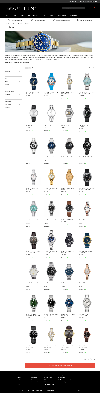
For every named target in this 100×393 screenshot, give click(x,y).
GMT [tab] (6, 74)
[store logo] (21, 8)
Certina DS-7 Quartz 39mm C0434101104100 (49, 157)
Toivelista (46, 382)
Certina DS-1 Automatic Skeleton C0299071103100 (68, 124)
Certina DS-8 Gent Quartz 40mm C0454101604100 (33, 93)
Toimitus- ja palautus (21, 379)
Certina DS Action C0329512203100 (83, 283)
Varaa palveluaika (62, 385)
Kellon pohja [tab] (8, 101)
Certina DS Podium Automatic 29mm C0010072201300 (86, 220)
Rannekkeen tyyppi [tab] (9, 88)
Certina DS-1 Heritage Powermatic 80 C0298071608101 (33, 252)
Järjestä (84, 67)
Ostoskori (46, 379)
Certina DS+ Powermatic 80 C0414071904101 (85, 252)
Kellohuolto (34, 377)
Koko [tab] (6, 81)
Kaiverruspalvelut (35, 382)
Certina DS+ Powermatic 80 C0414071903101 (32, 283)
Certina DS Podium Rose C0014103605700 (84, 346)
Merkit (12, 23)
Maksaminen (19, 382)
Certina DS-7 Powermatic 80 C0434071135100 (32, 220)
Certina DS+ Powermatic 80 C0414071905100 (67, 252)
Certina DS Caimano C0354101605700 (30, 346)
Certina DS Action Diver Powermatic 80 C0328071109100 (33, 315)
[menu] (50, 15)
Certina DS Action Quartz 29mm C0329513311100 (51, 189)
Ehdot (18, 384)
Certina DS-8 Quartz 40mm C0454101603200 (32, 124)
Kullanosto (34, 379)
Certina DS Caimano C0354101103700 (83, 315)
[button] (95, 1)
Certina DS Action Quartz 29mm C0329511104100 (51, 252)
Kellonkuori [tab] (8, 97)
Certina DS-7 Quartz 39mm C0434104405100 (67, 157)
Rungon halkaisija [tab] (9, 91)
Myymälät (18, 377)
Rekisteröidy (81, 1)
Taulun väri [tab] (7, 94)
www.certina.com (24, 62)
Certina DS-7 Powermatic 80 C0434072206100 (50, 220)
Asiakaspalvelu (72, 1)
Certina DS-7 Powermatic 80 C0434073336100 (67, 189)
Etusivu (7, 23)
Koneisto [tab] (7, 84)
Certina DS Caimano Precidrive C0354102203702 (50, 346)
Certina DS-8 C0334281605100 (68, 219)
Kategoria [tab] (7, 71)
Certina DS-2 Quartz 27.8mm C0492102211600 (67, 93)
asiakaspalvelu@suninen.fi (64, 382)
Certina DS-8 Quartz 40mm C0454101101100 (50, 124)
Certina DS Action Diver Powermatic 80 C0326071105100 (51, 283)
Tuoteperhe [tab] (8, 104)
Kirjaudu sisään (88, 1)
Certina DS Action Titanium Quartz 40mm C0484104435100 (87, 93)
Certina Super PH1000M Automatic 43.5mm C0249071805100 (87, 189)
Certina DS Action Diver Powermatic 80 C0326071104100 (68, 283)
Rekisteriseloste (50, 390)
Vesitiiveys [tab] (7, 107)
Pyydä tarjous (61, 377)
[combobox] (73, 8)
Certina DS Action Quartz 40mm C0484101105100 (33, 157)
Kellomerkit (19, 23)
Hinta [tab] (6, 78)
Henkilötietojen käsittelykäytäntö (35, 390)
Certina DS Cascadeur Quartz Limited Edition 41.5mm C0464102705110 (85, 125)
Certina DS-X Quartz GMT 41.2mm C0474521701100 (51, 93)
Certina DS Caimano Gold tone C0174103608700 (68, 346)
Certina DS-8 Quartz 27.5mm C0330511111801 (32, 189)
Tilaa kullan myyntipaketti (64, 379)
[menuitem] (8, 15)
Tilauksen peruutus (49, 384)
